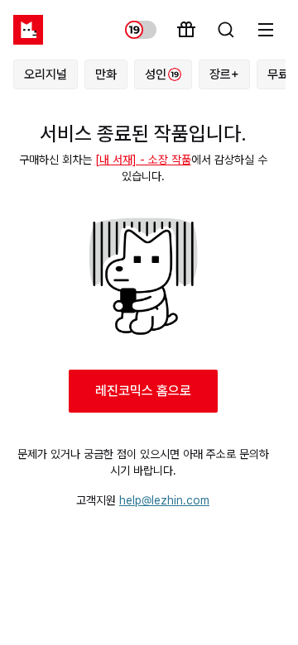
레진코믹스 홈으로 (143, 391)
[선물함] (186, 30)
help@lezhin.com (164, 500)
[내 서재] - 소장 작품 (143, 159)
